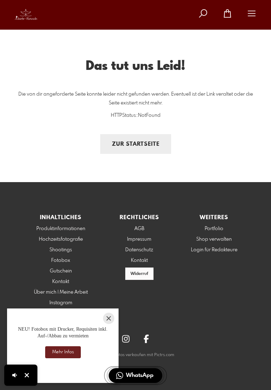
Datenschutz (139, 249)
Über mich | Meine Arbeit (61, 292)
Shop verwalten (214, 239)
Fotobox (60, 260)
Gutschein (61, 271)
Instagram (60, 302)
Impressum (139, 239)
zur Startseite (135, 144)
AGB (139, 228)
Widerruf (139, 274)
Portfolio (214, 228)
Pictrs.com (164, 355)
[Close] (108, 318)
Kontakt (60, 281)
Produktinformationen (60, 228)
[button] (135, 375)
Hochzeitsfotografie (61, 239)
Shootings (60, 249)
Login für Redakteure (214, 249)
